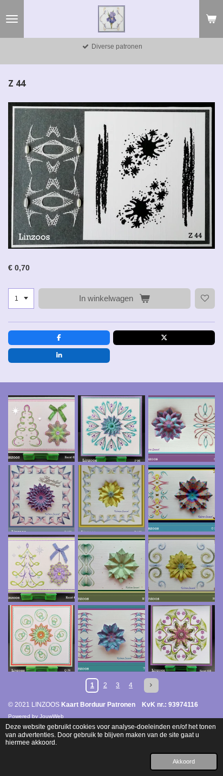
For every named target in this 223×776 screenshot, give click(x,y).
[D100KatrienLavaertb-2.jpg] (41, 498)
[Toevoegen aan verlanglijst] (205, 298)
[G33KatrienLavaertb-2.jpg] (182, 498)
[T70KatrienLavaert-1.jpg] (111, 638)
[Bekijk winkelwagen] (211, 19)
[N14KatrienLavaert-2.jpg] (111, 568)
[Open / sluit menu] (12, 19)
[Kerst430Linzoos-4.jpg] (41, 568)
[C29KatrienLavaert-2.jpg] (182, 428)
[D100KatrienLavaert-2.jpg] (111, 498)
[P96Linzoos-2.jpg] (111, 428)
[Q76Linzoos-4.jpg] (41, 638)
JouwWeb (52, 716)
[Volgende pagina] (151, 685)
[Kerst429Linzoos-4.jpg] (41, 428)
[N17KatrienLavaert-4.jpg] (182, 568)
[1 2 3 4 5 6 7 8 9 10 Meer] (21, 298)
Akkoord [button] (184, 761)
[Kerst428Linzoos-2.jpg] (182, 638)
